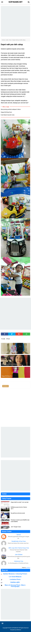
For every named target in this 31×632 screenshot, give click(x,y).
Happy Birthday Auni (6, 112)
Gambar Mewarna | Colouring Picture (15, 574)
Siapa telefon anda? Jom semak (19, 502)
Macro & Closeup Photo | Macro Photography (15, 585)
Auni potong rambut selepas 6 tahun (11, 109)
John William (18, 554)
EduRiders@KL (15, 582)
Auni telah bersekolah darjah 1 (10, 352)
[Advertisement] (15, 21)
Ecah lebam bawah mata (7, 115)
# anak (3, 338)
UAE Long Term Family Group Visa (18, 548)
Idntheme (18, 629)
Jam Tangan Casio (16, 526)
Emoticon (5, 386)
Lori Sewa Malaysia (15, 576)
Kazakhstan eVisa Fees (19, 541)
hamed (19, 534)
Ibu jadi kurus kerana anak (18, 513)
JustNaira (28, 567)
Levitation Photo (15, 579)
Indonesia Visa (18, 561)
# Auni (8, 338)
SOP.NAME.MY (15, 627)
